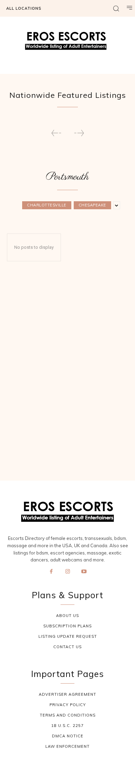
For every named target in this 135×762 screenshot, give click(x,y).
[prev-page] (56, 133)
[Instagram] (67, 571)
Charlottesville (46, 205)
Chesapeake (92, 205)
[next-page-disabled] (79, 133)
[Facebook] (51, 571)
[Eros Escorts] (67, 42)
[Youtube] (84, 571)
